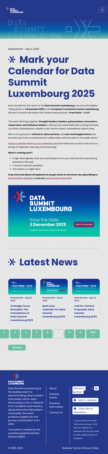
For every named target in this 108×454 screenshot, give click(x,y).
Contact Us (56, 412)
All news (16, 347)
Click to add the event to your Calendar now (33, 143)
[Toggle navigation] (102, 10)
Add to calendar (87, 400)
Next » (93, 334)
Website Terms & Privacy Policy (80, 448)
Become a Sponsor (79, 390)
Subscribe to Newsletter (83, 410)
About (53, 388)
